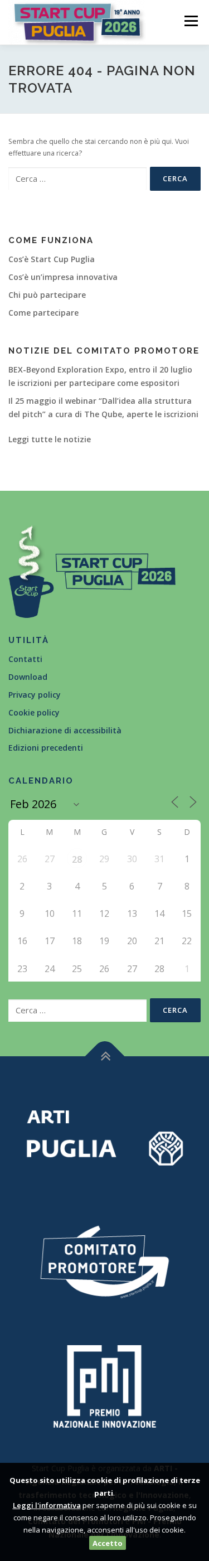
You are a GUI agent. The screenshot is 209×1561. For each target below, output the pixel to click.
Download (27, 676)
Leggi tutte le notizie (49, 439)
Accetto (108, 1543)
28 (77, 859)
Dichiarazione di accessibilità (64, 730)
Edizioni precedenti (45, 747)
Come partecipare (43, 312)
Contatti (25, 659)
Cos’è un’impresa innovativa (63, 277)
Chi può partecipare (47, 294)
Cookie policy (34, 712)
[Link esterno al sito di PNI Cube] (104, 1385)
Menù (190, 21)
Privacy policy (34, 694)
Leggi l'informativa (47, 1505)
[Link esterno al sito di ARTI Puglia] (104, 1137)
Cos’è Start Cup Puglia (51, 259)
